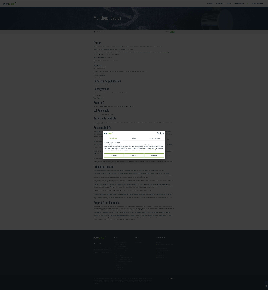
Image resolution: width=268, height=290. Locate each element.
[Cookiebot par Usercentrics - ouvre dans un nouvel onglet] (158, 134)
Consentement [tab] (113, 138)
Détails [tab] (134, 138)
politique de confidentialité (149, 150)
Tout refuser (114, 155)
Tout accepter (154, 155)
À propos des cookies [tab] (155, 138)
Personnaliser (133, 155)
